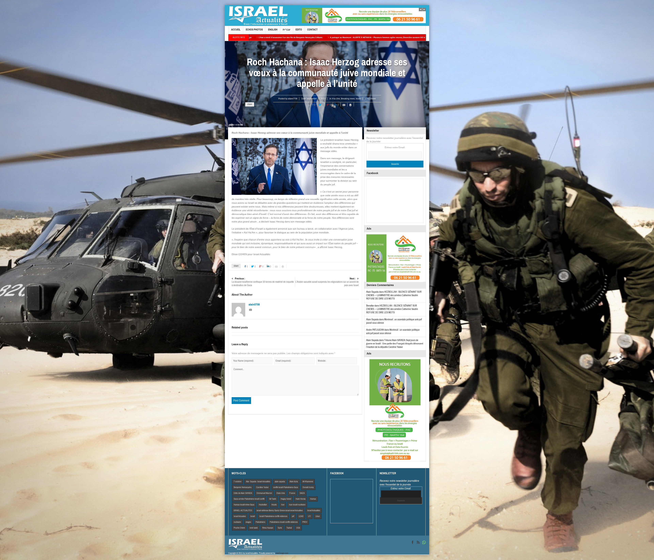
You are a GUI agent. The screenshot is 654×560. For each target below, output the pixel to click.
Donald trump (308, 487)
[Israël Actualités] (258, 15)
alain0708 (292, 99)
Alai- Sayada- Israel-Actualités (258, 481)
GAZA (302, 493)
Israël (358, 99)
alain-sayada (280, 481)
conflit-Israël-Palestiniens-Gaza (285, 487)
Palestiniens (260, 522)
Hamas (313, 499)
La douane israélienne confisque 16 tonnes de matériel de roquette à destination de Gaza (263, 282)
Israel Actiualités (313, 510)
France (292, 493)
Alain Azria (294, 481)
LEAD (301, 516)
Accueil (235, 29)
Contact (312, 29)
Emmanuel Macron (264, 493)
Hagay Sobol (286, 499)
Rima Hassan (267, 527)
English (272, 29)
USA (298, 527)
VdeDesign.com (282, 553)
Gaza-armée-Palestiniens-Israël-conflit (249, 499)
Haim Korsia (301, 499)
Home (231, 125)
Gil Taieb (272, 499)
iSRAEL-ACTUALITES (243, 510)
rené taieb (254, 527)
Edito (298, 29)
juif (293, 516)
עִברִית (286, 29)
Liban (317, 516)
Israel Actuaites (240, 516)
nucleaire (237, 522)
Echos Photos (254, 29)
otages (248, 522)
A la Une (336, 99)
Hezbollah (263, 504)
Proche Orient (239, 527)
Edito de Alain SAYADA (243, 493)
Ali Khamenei (307, 481)
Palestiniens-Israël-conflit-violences (284, 522)
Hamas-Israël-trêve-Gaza (244, 504)
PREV (304, 522)
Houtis (274, 504)
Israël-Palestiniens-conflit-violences (273, 516)
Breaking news (348, 99)
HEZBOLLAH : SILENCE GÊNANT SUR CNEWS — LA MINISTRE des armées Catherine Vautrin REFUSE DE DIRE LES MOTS (394, 295)
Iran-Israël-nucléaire (297, 504)
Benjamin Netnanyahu (243, 487)
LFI (309, 516)
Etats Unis (281, 493)
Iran (282, 504)
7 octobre (237, 481)
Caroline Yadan (262, 487)
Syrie (280, 527)
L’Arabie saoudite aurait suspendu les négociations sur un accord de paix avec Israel (327, 282)
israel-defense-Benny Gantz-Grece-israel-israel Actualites (280, 510)
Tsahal (289, 527)
